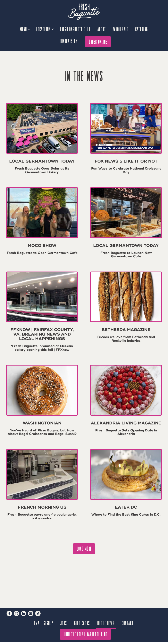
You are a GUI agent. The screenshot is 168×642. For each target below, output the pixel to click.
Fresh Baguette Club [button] (75, 28)
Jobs (63, 622)
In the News (106, 622)
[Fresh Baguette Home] (84, 11)
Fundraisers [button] (69, 40)
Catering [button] (141, 28)
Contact (128, 622)
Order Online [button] (98, 41)
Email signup (43, 622)
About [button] (102, 28)
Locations (45, 28)
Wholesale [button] (120, 28)
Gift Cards (82, 622)
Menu (25, 28)
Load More (86, 548)
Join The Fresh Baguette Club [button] (86, 633)
